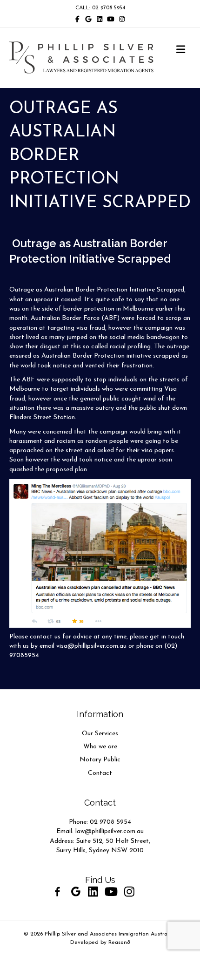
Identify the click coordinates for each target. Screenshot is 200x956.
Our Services (100, 733)
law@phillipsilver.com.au (109, 831)
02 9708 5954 (110, 822)
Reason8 (119, 942)
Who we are (100, 746)
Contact (100, 773)
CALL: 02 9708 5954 (100, 8)
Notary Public (100, 759)
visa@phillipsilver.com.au (91, 646)
